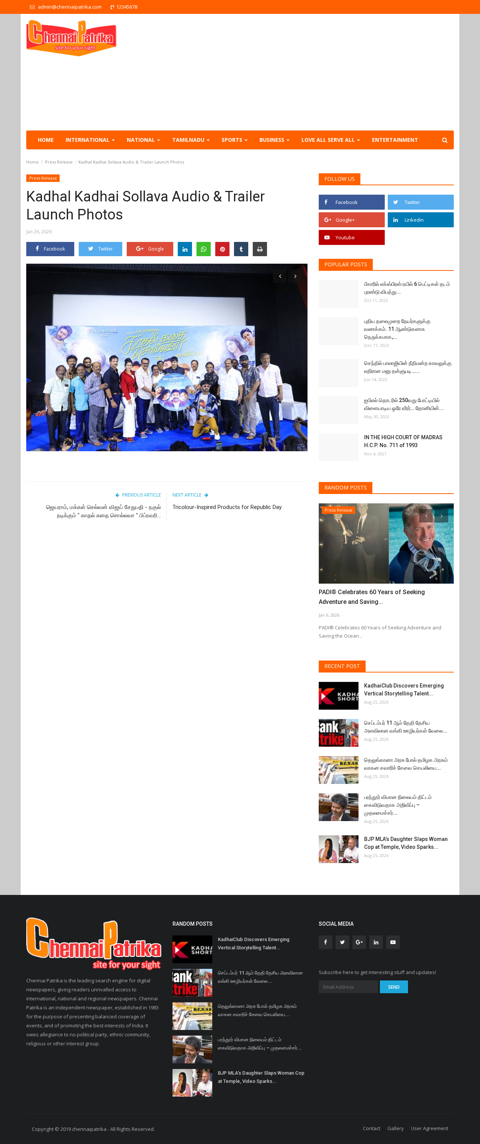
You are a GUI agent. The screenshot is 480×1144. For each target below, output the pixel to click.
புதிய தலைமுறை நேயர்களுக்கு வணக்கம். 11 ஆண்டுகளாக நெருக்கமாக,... (397, 329)
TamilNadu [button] (189, 139)
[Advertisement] (317, 72)
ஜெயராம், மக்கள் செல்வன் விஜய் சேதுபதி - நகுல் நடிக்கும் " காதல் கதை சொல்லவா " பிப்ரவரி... (103, 511)
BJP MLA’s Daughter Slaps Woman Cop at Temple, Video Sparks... (406, 843)
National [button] (141, 139)
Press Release (59, 162)
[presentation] (279, 276)
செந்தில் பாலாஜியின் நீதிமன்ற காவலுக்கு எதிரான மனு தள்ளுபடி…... (408, 367)
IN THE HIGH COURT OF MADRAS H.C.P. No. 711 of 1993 (403, 441)
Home (46, 139)
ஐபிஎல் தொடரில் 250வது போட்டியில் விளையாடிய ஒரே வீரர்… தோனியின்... (404, 404)
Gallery (395, 1128)
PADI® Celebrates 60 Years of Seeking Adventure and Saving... (372, 597)
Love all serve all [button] (329, 139)
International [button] (88, 139)
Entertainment (395, 139)
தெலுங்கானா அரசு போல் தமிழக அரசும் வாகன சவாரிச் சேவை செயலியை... (406, 764)
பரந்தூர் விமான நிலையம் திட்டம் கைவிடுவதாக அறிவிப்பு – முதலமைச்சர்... (398, 805)
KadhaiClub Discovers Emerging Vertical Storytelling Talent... (404, 690)
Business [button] (273, 139)
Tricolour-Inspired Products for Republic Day (227, 507)
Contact (371, 1128)
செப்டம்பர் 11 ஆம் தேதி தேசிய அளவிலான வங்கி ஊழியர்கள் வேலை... (405, 727)
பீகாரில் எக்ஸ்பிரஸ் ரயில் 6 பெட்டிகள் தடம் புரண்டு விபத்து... (407, 288)
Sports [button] (233, 139)
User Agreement (429, 1128)
